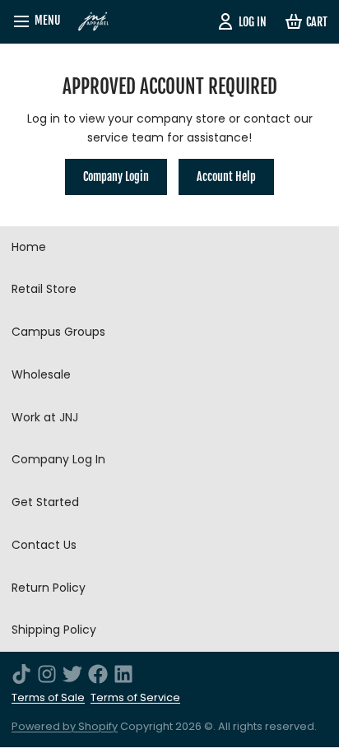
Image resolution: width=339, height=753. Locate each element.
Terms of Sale (48, 697)
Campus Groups (58, 331)
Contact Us (44, 545)
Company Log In (58, 459)
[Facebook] (98, 674)
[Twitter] (72, 674)
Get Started (45, 502)
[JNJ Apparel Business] (93, 22)
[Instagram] (47, 674)
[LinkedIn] (123, 674)
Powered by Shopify (65, 726)
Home (29, 247)
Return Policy (49, 587)
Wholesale (41, 374)
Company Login (116, 177)
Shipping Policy (54, 629)
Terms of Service (135, 697)
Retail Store (44, 289)
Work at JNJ (45, 417)
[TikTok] (21, 674)
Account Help (226, 177)
